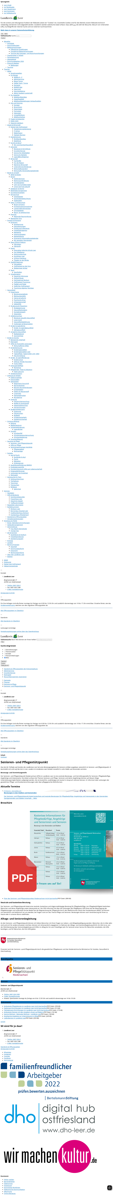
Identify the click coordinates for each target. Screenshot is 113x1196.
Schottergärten (19, 183)
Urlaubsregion (16, 274)
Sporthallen (18, 272)
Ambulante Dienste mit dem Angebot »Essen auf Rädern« (24, 1012)
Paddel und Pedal (20, 284)
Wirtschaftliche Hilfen (21, 346)
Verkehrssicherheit (20, 419)
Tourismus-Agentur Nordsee (24, 288)
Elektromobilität (16, 378)
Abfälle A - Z (18, 77)
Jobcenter (14, 147)
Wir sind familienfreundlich (23, 145)
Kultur (13, 248)
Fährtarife (17, 246)
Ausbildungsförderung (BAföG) (21, 465)
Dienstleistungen (20, 226)
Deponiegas (18, 109)
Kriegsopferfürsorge (17, 471)
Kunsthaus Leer (19, 256)
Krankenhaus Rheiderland (20, 515)
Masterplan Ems (16, 218)
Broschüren (18, 107)
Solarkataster (18, 197)
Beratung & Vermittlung (22, 149)
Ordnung (14, 399)
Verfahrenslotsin (16, 374)
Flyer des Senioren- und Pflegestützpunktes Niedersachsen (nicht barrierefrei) (31, 898)
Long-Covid (18, 320)
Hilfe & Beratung (13, 495)
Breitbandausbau (20, 139)
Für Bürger (14, 75)
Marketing (17, 232)
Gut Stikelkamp (19, 252)
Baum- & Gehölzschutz (22, 212)
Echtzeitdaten (18, 390)
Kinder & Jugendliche (18, 326)
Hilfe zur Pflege (16, 445)
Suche (13, 36)
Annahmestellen (16, 73)
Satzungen (17, 113)
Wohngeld (14, 475)
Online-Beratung (9, 1194)
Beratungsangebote (21, 294)
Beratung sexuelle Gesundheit (24, 318)
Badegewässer (19, 334)
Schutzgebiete (19, 211)
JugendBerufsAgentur (21, 157)
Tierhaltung (15, 481)
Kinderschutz (18, 360)
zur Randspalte (9, 7)
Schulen (13, 431)
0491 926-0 (13, 585)
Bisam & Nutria (19, 205)
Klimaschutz (15, 195)
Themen (7, 69)
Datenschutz (8, 1184)
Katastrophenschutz (21, 405)
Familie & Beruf (16, 143)
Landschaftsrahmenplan (22, 209)
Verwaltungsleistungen (15, 519)
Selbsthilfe (17, 304)
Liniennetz (17, 393)
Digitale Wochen (19, 135)
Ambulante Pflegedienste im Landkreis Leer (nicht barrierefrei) (25, 1006)
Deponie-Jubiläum (17, 123)
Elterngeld (14, 342)
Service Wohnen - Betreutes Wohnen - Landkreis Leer (22, 1014)
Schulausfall (18, 433)
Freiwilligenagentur (20, 230)
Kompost (17, 85)
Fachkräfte (17, 161)
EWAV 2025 (14, 121)
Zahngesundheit (19, 330)
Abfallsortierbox (19, 117)
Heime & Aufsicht (20, 298)
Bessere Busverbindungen (23, 388)
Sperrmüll (17, 89)
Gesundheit (11, 290)
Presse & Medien (13, 63)
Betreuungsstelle (20, 296)
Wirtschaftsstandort (21, 169)
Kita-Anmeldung (19, 356)
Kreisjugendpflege (17, 366)
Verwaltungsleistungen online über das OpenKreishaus (20, 631)
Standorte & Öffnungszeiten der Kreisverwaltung (21, 669)
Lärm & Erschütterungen (22, 185)
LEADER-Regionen (17, 262)
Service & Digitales (20, 155)
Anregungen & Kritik (8, 593)
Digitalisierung (16, 137)
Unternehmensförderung (22, 167)
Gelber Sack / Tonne (21, 83)
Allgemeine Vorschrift (21, 384)
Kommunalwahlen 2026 (15, 61)
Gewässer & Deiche (17, 189)
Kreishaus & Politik (10, 521)
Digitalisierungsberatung (22, 129)
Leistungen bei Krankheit (19, 473)
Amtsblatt (10, 43)
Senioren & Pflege (13, 441)
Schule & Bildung (13, 421)
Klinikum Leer (15, 509)
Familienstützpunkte (18, 497)
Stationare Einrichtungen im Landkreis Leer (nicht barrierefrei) (25, 1008)
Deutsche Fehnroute (21, 276)
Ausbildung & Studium (18, 535)
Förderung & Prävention (19, 306)
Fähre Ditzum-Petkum (18, 242)
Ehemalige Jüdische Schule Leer (25, 250)
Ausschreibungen (13, 45)
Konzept (17, 105)
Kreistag (10, 541)
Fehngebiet (18, 264)
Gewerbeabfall (19, 99)
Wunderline (18, 397)
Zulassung (17, 411)
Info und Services (17, 103)
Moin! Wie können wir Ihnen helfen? (23, 640)
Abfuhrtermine (19, 79)
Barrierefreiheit (19, 386)
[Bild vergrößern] (20, 978)
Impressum (8, 1186)
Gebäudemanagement (15, 525)
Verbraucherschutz (17, 479)
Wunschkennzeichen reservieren (15, 677)
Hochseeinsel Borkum (21, 280)
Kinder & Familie (13, 338)
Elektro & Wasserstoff (21, 392)
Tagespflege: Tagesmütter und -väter (26, 354)
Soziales (10, 453)
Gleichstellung (12, 527)
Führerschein (18, 413)
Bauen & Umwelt (13, 173)
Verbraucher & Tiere (14, 477)
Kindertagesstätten (20, 350)
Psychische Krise (19, 300)
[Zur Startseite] (12, 638)
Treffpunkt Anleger (17, 503)
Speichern (3, 661)
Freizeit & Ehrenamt (14, 220)
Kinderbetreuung (16, 348)
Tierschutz (14, 483)
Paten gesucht (19, 372)
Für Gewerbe (15, 95)
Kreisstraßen (15, 380)
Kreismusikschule (20, 254)
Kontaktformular (15, 589)
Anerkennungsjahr (17, 539)
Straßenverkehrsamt (18, 409)
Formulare (17, 111)
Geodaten (10, 493)
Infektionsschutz (16, 316)
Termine (10, 67)
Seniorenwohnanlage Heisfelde (21, 447)
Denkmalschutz (19, 179)
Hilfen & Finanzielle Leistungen (21, 344)
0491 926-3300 (12, 994)
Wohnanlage (18, 451)
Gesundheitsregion (20, 310)
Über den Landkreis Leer (15, 555)
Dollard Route (18, 278)
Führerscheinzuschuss (21, 401)
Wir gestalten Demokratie (23, 240)
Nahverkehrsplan (20, 395)
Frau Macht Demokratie (19, 529)
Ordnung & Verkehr (14, 376)
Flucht (16, 459)
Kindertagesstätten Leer (22, 352)
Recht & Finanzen (13, 545)
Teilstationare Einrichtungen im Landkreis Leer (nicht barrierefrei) (26, 1010)
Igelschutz (17, 489)
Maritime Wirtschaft (21, 165)
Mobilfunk (17, 141)
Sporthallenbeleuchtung (22, 199)
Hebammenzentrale (11, 566)
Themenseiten (11, 652)
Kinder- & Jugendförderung (20, 358)
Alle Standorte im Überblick (10, 621)
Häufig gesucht (5, 665)
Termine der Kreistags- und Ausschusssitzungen (27, 53)
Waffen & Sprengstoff (21, 403)
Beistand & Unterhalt (18, 340)
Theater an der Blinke (21, 260)
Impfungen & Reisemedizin (23, 324)
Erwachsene (15, 292)
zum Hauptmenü (10, 9)
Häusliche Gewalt (17, 501)
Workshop (17, 368)
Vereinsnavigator (20, 234)
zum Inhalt (7, 5)
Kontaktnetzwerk (19, 312)
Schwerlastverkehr (20, 417)
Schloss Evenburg (20, 258)
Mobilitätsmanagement (19, 191)
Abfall (9, 71)
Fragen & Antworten (17, 119)
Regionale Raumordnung (22, 216)
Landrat (10, 543)
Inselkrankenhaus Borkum (20, 513)
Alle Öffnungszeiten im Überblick (12, 611)
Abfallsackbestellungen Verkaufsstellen (27, 101)
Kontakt (8, 654)
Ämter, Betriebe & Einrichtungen (18, 523)
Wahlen (10, 557)
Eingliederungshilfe (17, 467)
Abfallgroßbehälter (20, 97)
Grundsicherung (19, 151)
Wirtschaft (14, 159)
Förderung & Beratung (21, 228)
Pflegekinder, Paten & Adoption (21, 370)
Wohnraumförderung (21, 181)
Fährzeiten (17, 244)
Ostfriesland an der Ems (22, 266)
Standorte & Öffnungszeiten (17, 517)
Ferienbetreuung (13, 57)
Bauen (13, 177)
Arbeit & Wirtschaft (13, 125)
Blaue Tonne (18, 81)
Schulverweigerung (20, 437)
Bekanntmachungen (14, 47)
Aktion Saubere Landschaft (23, 93)
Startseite (7, 680)
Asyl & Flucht (15, 455)
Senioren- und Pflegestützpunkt (21, 443)
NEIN (6, 33)
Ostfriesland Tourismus (22, 282)
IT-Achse (17, 131)
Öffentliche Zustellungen (19, 49)
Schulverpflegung (17, 439)
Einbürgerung (18, 463)
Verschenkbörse (19, 91)
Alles (7, 658)
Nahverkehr (15, 382)
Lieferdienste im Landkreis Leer (15, 1018)
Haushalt (14, 547)
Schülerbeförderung (17, 427)
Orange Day (15, 531)
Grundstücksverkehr (18, 193)
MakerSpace (18, 133)
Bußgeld (17, 415)
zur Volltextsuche (10, 13)
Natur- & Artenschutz (18, 203)
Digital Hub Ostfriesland (19, 127)
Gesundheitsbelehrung (22, 322)
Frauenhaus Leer (16, 499)
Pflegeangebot (19, 449)
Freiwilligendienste (17, 537)
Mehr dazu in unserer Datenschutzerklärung (17, 30)
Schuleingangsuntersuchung (24, 435)
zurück (3, 1022)
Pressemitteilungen (12, 656)
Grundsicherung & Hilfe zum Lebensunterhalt (26, 469)
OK (2, 33)
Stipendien (17, 314)
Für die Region (19, 163)
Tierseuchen (15, 485)
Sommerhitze (18, 336)
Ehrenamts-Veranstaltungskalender (26, 238)
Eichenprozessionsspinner (23, 207)
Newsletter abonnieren (15, 505)
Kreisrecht (14, 551)
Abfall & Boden (16, 175)
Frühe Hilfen (18, 364)
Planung (13, 214)
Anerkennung (18, 224)
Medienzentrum (16, 425)
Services (7, 491)
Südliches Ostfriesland (22, 286)
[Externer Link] (50, 1174)
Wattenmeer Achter (20, 268)
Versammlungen (19, 407)
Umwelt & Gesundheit (18, 332)
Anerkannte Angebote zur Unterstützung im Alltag (21, 1016)
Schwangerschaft (20, 302)
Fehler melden (9, 1180)
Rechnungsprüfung (17, 553)
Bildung (13, 423)
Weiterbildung (19, 236)
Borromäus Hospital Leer (19, 511)
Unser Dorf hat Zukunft (22, 187)
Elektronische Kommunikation (14, 1190)
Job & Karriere (12, 533)
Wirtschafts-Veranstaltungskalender (26, 171)
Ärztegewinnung (19, 308)
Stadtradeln (18, 201)
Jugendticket (18, 429)
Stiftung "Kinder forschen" (23, 362)
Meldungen (14, 65)
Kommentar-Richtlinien (12, 1188)
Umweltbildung (19, 115)
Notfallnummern (13, 507)
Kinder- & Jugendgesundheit (23, 328)
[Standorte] (1, 614)
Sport (12, 270)
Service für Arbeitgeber (22, 153)
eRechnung (8, 1192)
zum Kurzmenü (9, 11)
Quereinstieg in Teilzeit (15, 55)
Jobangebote (11, 59)
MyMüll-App (18, 87)
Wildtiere (14, 487)
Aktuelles (7, 41)
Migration (17, 461)
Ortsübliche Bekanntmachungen (22, 51)
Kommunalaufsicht (17, 549)
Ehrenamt (14, 222)
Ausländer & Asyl (20, 457)
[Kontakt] (1, 690)
